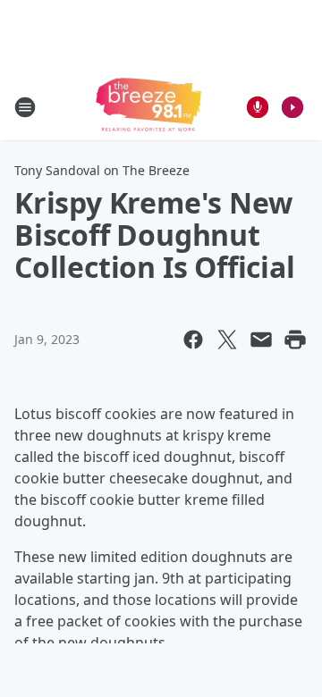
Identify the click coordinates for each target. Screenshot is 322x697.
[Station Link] (148, 107)
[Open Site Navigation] (25, 107)
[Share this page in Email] (261, 339)
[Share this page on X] (227, 339)
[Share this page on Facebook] (193, 339)
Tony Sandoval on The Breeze (102, 170)
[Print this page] (295, 339)
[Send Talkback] (257, 107)
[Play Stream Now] (292, 107)
